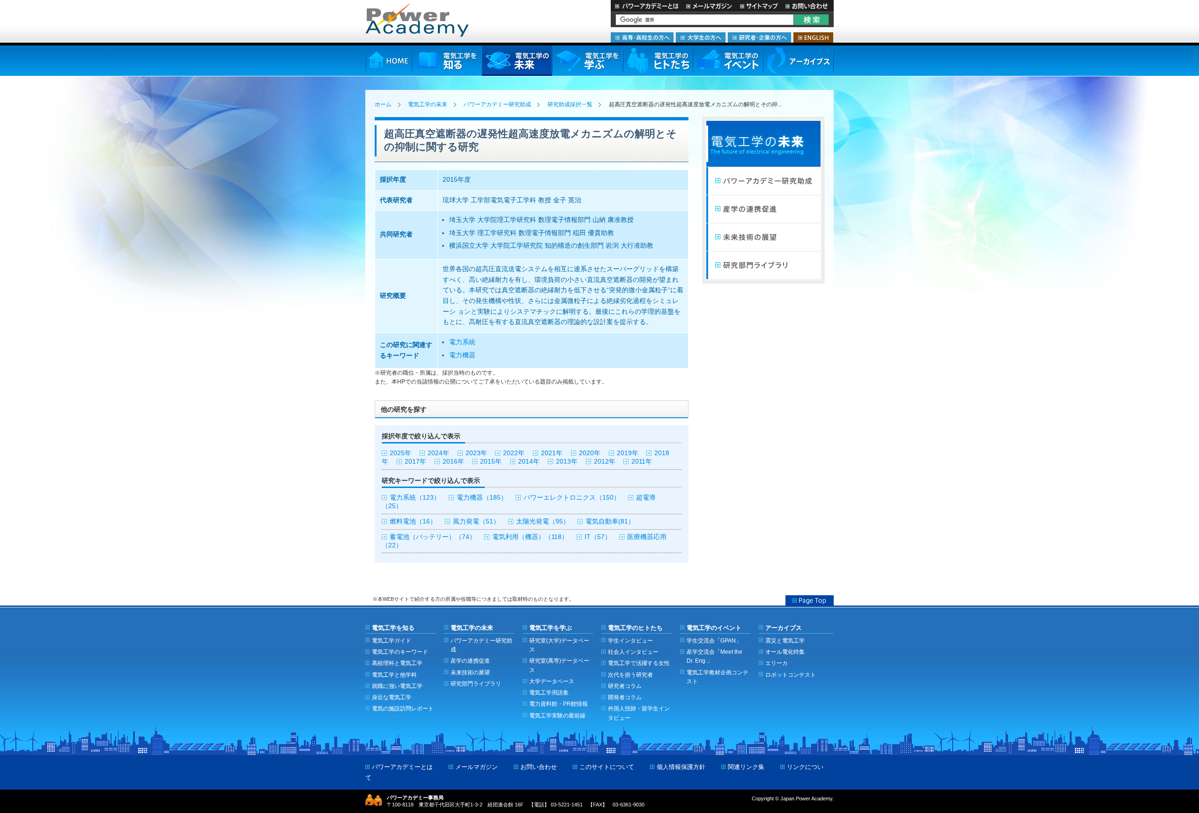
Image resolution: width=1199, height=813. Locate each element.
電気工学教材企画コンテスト (717, 676)
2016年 (453, 461)
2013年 (566, 461)
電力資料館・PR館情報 (558, 704)
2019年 (627, 453)
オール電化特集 (785, 652)
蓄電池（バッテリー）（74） (433, 536)
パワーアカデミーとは (646, 6)
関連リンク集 (746, 766)
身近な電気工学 (391, 697)
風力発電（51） (476, 521)
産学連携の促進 (763, 209)
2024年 (438, 453)
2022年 (514, 453)
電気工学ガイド (391, 640)
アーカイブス (798, 60)
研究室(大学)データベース (559, 644)
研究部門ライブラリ (763, 265)
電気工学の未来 (517, 60)
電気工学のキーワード (400, 652)
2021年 (551, 453)
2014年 (529, 461)
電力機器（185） (482, 497)
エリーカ (776, 663)
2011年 (641, 461)
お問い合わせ (808, 6)
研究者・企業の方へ (759, 37)
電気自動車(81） (610, 521)
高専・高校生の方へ (642, 37)
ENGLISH (813, 37)
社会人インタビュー (633, 652)
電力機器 (462, 355)
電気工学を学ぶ (587, 60)
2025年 (400, 453)
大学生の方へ (700, 37)
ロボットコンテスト (790, 675)
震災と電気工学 (785, 640)
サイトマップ (759, 6)
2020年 (589, 453)
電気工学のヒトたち (657, 60)
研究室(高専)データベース (559, 665)
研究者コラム (625, 686)
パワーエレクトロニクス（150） (572, 497)
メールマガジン (709, 6)
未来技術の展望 (763, 237)
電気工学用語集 (549, 692)
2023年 (476, 453)
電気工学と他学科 (394, 675)
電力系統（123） (415, 497)
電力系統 (462, 342)
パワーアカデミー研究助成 (497, 104)
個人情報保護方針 (681, 766)
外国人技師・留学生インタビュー (639, 712)
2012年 (604, 461)
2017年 (415, 461)
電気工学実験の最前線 (557, 715)
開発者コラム (625, 697)
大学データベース (551, 681)
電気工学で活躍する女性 (639, 663)
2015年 (491, 461)
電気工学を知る (447, 60)
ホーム (383, 104)
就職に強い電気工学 (397, 686)
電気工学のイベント (728, 60)
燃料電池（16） (413, 521)
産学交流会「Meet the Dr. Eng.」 (714, 656)
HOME (388, 60)
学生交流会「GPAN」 (714, 640)
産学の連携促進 (470, 661)
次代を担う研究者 (630, 675)
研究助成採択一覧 (570, 104)
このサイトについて (606, 766)
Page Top (809, 600)
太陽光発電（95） (543, 521)
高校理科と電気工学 (397, 663)
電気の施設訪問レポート (403, 708)
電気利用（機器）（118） (530, 536)
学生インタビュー (630, 640)
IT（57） (598, 536)
